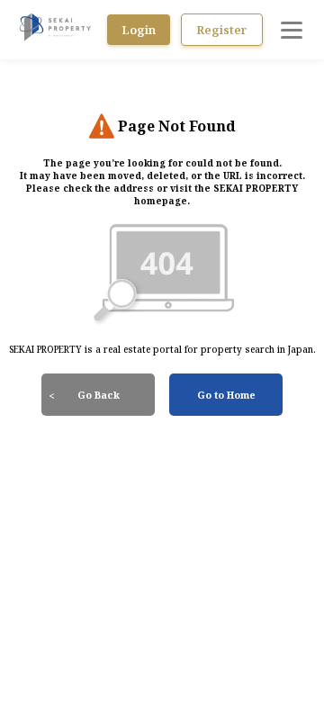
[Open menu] (292, 30)
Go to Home (226, 394)
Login (139, 30)
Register (222, 30)
